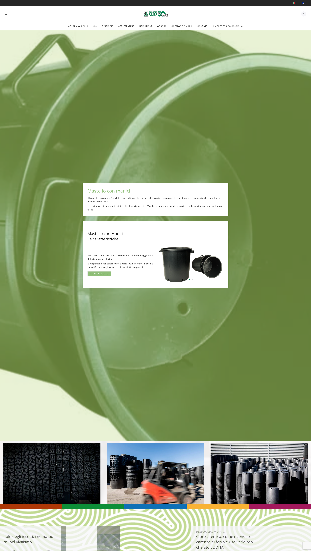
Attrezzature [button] (126, 26)
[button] (6, 14)
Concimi (162, 26)
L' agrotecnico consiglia (228, 26)
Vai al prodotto (99, 273)
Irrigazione (145, 26)
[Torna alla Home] (155, 14)
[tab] (189, 279)
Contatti (202, 26)
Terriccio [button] (107, 26)
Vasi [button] (95, 26)
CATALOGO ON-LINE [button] (182, 26)
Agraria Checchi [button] (78, 26)
